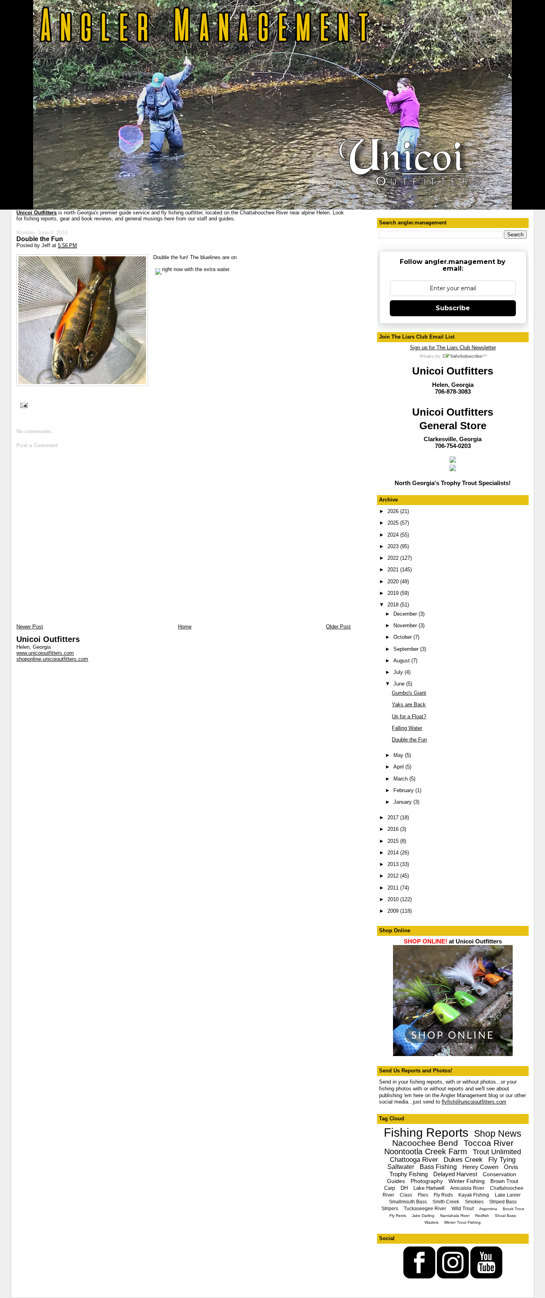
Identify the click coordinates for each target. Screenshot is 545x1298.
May (399, 755)
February (404, 790)
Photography (427, 1181)
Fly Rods (443, 1195)
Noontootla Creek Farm (425, 1151)
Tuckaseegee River (425, 1208)
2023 (393, 546)
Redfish (482, 1215)
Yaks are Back (409, 704)
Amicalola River (467, 1188)
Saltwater (400, 1166)
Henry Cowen (480, 1166)
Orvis (511, 1166)
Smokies (474, 1202)
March (401, 779)
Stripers (389, 1208)
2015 (393, 841)
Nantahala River (455, 1215)
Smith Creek (445, 1202)
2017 (393, 817)
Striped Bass (503, 1202)
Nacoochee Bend (425, 1142)
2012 (393, 876)
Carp (389, 1188)
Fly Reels (397, 1215)
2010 (393, 899)
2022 (393, 558)
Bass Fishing (438, 1166)
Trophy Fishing (408, 1174)
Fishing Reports (426, 1132)
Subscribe (453, 308)
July (399, 672)
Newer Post (29, 627)
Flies (423, 1195)
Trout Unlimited (497, 1152)
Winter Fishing (466, 1181)
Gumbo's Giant (409, 693)
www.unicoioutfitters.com (45, 653)
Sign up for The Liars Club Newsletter (453, 348)
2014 (393, 853)
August (402, 661)
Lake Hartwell (428, 1188)
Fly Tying (501, 1159)
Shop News (497, 1133)
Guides (396, 1181)
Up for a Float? (409, 716)
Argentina (488, 1209)
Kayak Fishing (473, 1195)
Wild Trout (463, 1208)
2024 (393, 535)
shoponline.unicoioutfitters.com (52, 659)
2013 (393, 864)
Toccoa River (488, 1142)
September (406, 649)
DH (404, 1188)
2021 (393, 570)
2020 (393, 582)
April (399, 767)
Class (406, 1195)
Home (185, 627)
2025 (393, 523)
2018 (393, 605)
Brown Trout (504, 1181)
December (406, 614)
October (403, 637)
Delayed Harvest (455, 1174)
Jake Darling (423, 1215)
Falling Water (407, 728)
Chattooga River (414, 1159)
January (403, 802)
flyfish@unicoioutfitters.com (474, 1102)
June (399, 684)
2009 (393, 911)
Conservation (499, 1174)
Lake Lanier (508, 1195)
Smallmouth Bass (408, 1202)
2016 (393, 829)
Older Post (338, 627)
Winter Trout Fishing (462, 1222)
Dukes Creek (463, 1159)
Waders (431, 1222)
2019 (393, 593)
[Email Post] (22, 404)
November (406, 625)
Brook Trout (513, 1209)
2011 (393, 888)
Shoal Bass (505, 1215)
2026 (393, 511)
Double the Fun (39, 238)
